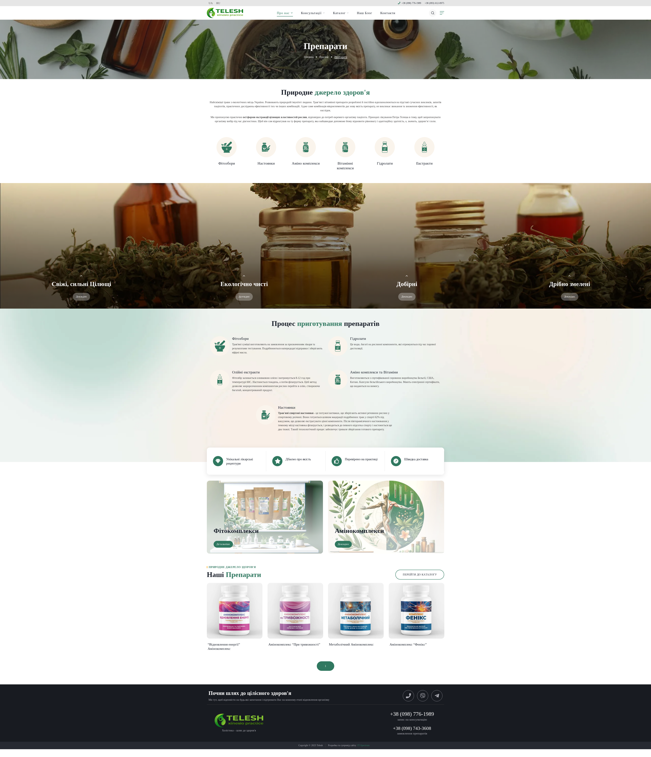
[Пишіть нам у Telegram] (436, 695)
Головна (308, 56)
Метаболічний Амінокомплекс (351, 644)
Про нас (324, 56)
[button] (432, 13)
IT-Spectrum (363, 745)
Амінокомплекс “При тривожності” (294, 644)
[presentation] (325, 666)
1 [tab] (325, 666)
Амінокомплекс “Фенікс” (408, 644)
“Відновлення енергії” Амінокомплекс (224, 646)
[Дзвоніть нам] (408, 695)
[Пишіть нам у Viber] (422, 695)
